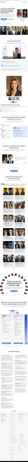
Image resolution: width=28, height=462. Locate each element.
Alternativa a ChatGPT (13, 438)
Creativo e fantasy (21, 418)
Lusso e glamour (20, 417)
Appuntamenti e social (21, 421)
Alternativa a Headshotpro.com (14, 440)
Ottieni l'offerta (6, 343)
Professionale (20, 415)
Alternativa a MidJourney (13, 442)
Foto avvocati (12, 417)
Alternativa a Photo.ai (13, 443)
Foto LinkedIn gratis (21, 437)
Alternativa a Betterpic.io (13, 436)
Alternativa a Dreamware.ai (14, 439)
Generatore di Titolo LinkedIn (22, 443)
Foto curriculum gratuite (22, 435)
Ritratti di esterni (12, 431)
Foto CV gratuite (21, 436)
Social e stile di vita (21, 416)
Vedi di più (13, 268)
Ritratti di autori (12, 428)
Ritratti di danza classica (13, 429)
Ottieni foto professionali (14, 170)
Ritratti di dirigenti (13, 430)
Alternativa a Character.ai (13, 437)
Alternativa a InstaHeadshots (14, 441)
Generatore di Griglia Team (22, 441)
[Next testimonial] (27, 159)
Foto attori (12, 416)
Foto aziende (12, 418)
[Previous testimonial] (1, 159)
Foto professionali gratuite (22, 438)
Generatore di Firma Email (22, 440)
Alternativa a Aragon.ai (13, 435)
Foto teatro (12, 427)
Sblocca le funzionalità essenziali (18, 343)
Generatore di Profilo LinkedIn (22, 442)
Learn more (25, 461)
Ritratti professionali (13, 432)
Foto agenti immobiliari (13, 415)
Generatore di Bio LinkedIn (22, 439)
